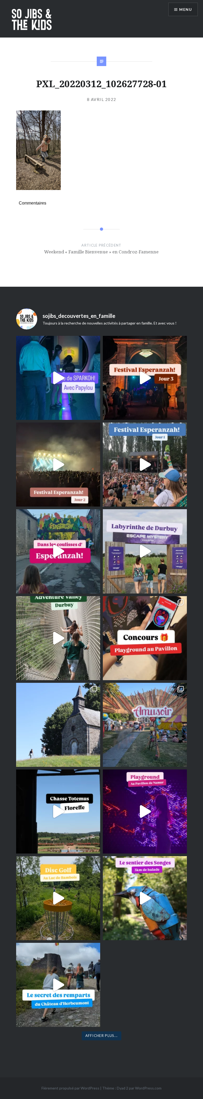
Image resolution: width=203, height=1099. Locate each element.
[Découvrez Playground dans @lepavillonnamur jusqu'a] (145, 811)
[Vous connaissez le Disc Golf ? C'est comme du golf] (58, 898)
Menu (185, 9)
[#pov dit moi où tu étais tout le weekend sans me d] (145, 725)
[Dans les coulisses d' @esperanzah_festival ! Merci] (58, 551)
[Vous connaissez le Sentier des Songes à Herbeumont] (145, 898)
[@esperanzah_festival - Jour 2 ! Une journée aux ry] (58, 465)
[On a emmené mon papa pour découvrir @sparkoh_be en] (58, 378)
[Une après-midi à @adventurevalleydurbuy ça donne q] (58, 638)
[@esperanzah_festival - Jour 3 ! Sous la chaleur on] (145, 378)
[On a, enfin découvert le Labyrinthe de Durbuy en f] (145, 551)
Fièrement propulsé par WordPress (70, 1088)
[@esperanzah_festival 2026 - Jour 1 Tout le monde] (145, 465)
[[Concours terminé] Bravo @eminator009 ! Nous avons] (145, 638)
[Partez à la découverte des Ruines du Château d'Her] (58, 985)
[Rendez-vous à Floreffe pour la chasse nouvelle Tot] (58, 725)
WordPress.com (148, 1088)
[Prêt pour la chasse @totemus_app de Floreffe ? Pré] (58, 811)
